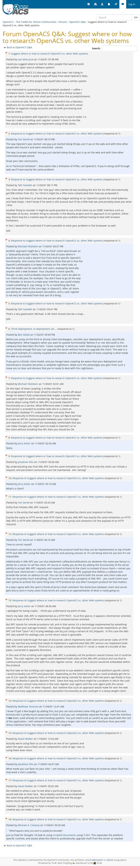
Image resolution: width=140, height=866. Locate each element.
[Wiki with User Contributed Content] (116, 4)
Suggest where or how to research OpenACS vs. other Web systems (49, 53)
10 (9, 478)
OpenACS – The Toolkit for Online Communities (30, 22)
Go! (136, 17)
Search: (96, 48)
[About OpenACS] (88, 4)
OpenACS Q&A (77, 22)
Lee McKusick (26, 59)
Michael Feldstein (28, 246)
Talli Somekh (25, 185)
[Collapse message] (6, 52)
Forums (63, 22)
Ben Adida (24, 334)
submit (109, 860)
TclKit (86, 835)
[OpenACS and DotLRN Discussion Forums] (122, 4)
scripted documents (64, 835)
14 (9, 700)
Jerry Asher (24, 443)
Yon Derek (24, 139)
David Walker (26, 738)
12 (9, 534)
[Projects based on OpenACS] (95, 4)
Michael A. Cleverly (29, 825)
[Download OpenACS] (102, 4)
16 (9, 758)
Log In (131, 4)
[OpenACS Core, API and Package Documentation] (109, 4)
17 (9, 780)
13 (9, 600)
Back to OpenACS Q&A (19, 47)
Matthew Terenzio (28, 706)
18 (9, 819)
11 (9, 496)
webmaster (97, 860)
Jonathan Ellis (26, 462)
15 (9, 733)
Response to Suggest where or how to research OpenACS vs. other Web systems (57, 133)
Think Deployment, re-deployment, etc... (34, 328)
